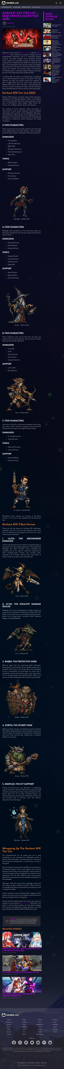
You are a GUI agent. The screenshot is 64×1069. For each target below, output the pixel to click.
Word (55, 1031)
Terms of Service (21, 1062)
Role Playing (39, 1034)
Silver (55, 1022)
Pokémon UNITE (7, 7)
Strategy (55, 1029)
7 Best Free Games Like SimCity (56, 26)
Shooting (55, 1019)
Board (9, 1027)
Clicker (24, 1019)
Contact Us (44, 1062)
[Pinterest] (44, 1042)
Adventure (9, 1022)
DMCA (38, 1062)
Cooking (24, 1022)
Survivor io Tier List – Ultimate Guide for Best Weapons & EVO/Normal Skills (56, 61)
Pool (40, 1027)
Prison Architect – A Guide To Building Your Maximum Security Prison (56, 67)
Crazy (24, 1024)
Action (9, 1019)
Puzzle (40, 1029)
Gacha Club (36, 7)
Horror (24, 1034)
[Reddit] (50, 1042)
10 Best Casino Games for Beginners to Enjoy (56, 31)
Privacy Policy (31, 1062)
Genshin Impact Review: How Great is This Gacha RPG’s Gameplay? (56, 54)
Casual (9, 1034)
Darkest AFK (24, 52)
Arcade (9, 1024)
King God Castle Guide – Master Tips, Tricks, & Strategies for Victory (56, 73)
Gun (24, 1031)
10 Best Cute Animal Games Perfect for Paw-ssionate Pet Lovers (56, 42)
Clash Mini (16, 7)
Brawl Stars (26, 7)
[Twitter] (26, 1042)
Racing (40, 1031)
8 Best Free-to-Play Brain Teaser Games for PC (56, 37)
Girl (24, 1029)
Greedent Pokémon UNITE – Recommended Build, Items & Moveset (56, 80)
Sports (55, 1027)
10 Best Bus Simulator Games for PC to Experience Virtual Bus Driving (56, 49)
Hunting (40, 1019)
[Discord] (38, 1042)
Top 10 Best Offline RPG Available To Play (20, 972)
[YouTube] (32, 1042)
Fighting (24, 1027)
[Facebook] (14, 1042)
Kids (40, 1022)
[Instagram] (20, 1042)
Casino (9, 1031)
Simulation (55, 1024)
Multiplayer (40, 1024)
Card (8, 1029)
